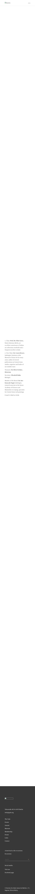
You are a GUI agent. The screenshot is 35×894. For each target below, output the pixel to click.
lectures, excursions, (19, 232)
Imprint (7, 890)
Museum (7, 828)
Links (6, 838)
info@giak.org (9, 812)
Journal (7, 825)
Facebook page (9, 872)
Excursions (8, 854)
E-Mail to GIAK (14, 395)
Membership (8, 831)
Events (7, 822)
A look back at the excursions (14, 850)
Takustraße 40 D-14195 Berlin (14, 809)
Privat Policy (14, 890)
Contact (7, 841)
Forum (7, 834)
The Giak (7, 819)
